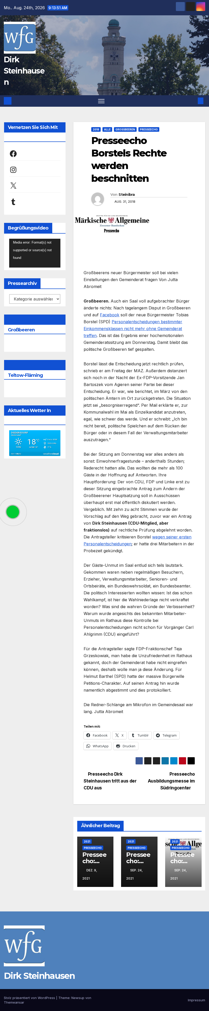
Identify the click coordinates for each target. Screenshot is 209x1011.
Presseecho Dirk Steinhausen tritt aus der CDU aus (110, 780)
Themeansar (14, 1002)
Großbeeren (125, 129)
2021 (87, 841)
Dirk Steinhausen (24, 71)
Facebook (109, 314)
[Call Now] (12, 512)
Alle (107, 129)
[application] (34, 253)
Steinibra (127, 194)
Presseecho (149, 129)
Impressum (196, 1000)
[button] (192, 100)
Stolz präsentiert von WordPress (30, 998)
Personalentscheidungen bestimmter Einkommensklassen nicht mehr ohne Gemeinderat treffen (133, 328)
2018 (96, 129)
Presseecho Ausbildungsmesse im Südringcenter (171, 780)
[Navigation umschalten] (101, 101)
